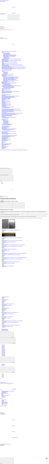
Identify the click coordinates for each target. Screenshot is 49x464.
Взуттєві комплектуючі (5, 137)
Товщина (13, 372)
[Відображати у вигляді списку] (19, 205)
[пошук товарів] (14, 17)
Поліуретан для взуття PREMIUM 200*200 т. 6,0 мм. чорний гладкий (11, 254)
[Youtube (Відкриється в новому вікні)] (17, 155)
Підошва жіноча (5, 72)
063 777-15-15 (14, 7)
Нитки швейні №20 (5, 122)
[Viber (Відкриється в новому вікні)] (40, 155)
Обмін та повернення (4, 402)
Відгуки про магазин (4, 404)
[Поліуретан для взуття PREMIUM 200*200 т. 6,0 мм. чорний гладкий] (25, 253)
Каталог (3, 400)
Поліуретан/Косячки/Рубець (5, 144)
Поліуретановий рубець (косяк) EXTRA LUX (8, 313)
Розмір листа (13, 343)
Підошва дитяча (5, 73)
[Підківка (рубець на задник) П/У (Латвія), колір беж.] (25, 240)
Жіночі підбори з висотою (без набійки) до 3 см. (9, 79)
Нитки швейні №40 (5, 121)
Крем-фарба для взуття (6, 58)
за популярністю (2, 201)
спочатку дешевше (7, 201)
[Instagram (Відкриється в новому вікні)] (6, 155)
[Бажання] (24, 165)
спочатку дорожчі (12, 201)
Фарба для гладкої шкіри (6, 52)
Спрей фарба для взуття (6, 57)
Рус (2, 182)
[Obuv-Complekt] (2, 381)
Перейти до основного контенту (4, 0)
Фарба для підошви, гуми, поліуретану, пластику (9, 55)
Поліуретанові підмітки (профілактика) (8, 87)
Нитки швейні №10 (5, 123)
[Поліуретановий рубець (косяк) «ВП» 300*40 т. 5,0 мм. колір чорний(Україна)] (25, 257)
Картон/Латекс (4, 396)
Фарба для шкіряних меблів (7, 53)
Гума (2, 394)
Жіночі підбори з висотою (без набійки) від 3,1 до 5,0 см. (10, 76)
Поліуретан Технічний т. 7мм (5, 250)
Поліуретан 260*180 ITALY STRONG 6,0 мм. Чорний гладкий (10, 322)
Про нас (3, 401)
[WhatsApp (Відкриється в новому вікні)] (6, 161)
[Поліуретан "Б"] (25, 299)
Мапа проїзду (2, 444)
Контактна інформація (5, 403)
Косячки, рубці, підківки (5, 330)
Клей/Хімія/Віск (4, 392)
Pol (2, 183)
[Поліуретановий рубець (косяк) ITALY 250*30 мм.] (25, 261)
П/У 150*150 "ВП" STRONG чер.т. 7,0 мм (7, 326)
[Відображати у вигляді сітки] (6, 205)
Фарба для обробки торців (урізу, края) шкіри (9, 56)
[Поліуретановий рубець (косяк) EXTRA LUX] (25, 312)
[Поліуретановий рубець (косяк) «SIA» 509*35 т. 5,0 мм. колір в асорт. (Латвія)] (25, 235)
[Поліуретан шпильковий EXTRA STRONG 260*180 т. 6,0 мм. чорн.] (25, 224)
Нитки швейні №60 (5, 120)
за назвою (16, 201)
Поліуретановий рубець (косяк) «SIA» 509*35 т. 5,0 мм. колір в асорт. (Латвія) (12, 237)
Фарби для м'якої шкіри (6, 54)
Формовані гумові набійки (6, 84)
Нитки (3, 141)
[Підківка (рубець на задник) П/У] (25, 316)
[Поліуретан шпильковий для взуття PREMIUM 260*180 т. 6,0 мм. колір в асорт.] (25, 244)
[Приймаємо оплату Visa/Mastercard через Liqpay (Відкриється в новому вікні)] (6, 383)
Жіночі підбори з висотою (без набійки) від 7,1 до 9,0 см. (10, 80)
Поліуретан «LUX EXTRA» (5, 296)
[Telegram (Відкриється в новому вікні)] (29, 155)
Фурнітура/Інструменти (5, 140)
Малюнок (13, 362)
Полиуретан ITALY (4, 309)
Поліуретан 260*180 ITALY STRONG (7, 305)
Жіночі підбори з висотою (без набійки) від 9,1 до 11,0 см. (10, 77)
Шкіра (2, 145)
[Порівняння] (6, 172)
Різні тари (3, 148)
